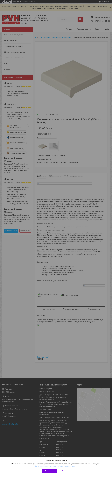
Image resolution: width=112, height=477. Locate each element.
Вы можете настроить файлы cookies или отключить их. (55, 466)
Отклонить (65, 471)
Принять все (49, 471)
